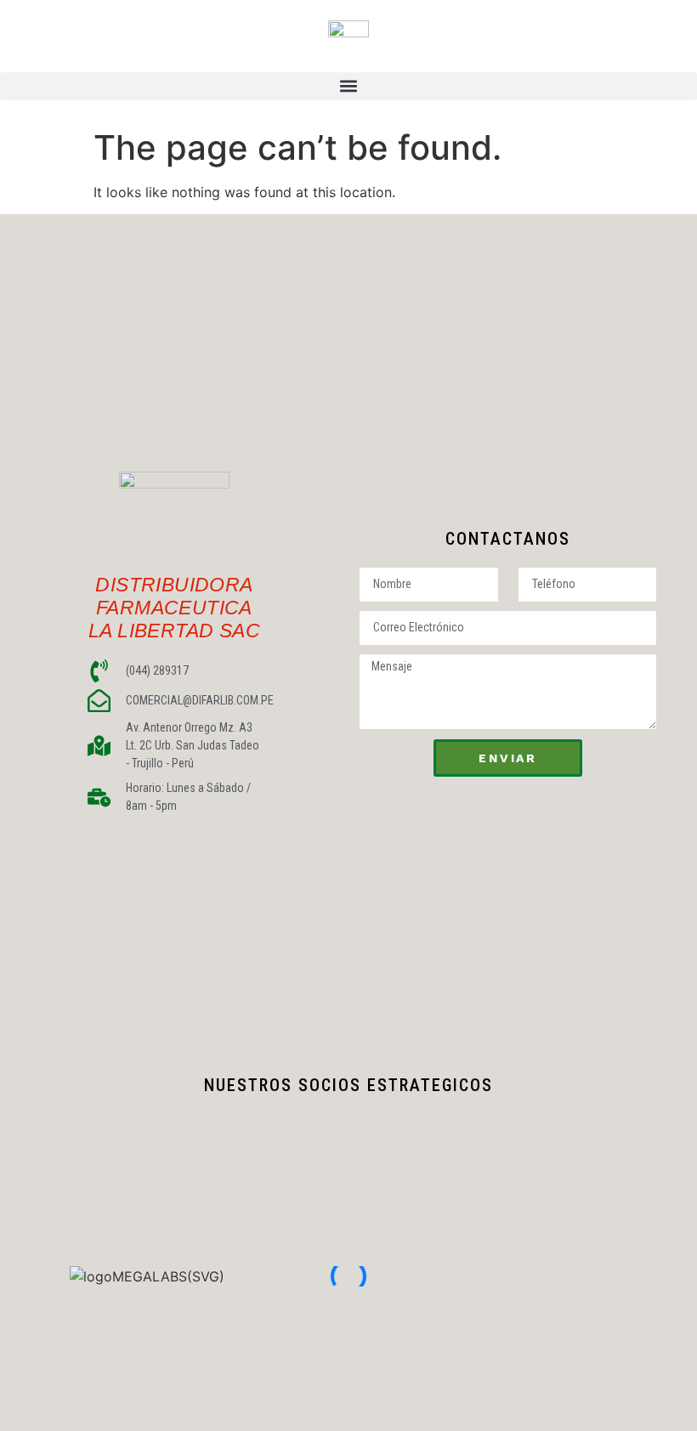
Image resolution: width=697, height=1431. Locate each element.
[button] (348, 86)
